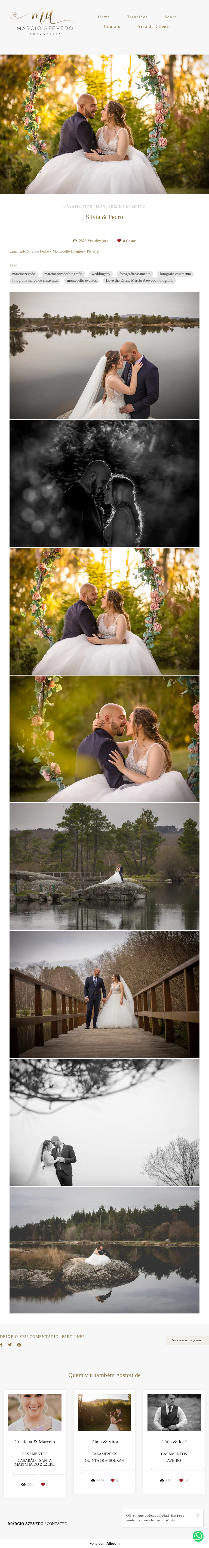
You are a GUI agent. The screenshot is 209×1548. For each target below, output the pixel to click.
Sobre (171, 17)
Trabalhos (137, 17)
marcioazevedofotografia (63, 274)
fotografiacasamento (134, 274)
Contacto (57, 1524)
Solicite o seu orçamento (187, 1340)
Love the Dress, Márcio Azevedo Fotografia (139, 280)
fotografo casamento (175, 274)
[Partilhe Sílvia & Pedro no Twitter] (10, 1345)
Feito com (105, 1543)
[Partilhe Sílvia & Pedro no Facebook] (1, 1345)
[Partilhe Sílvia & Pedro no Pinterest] (19, 1345)
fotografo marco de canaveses (35, 280)
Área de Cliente (154, 26)
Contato (112, 26)
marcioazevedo (23, 274)
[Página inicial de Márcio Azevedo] (42, 21)
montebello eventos (82, 280)
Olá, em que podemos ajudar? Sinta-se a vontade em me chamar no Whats (155, 1517)
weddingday (101, 274)
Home (104, 17)
